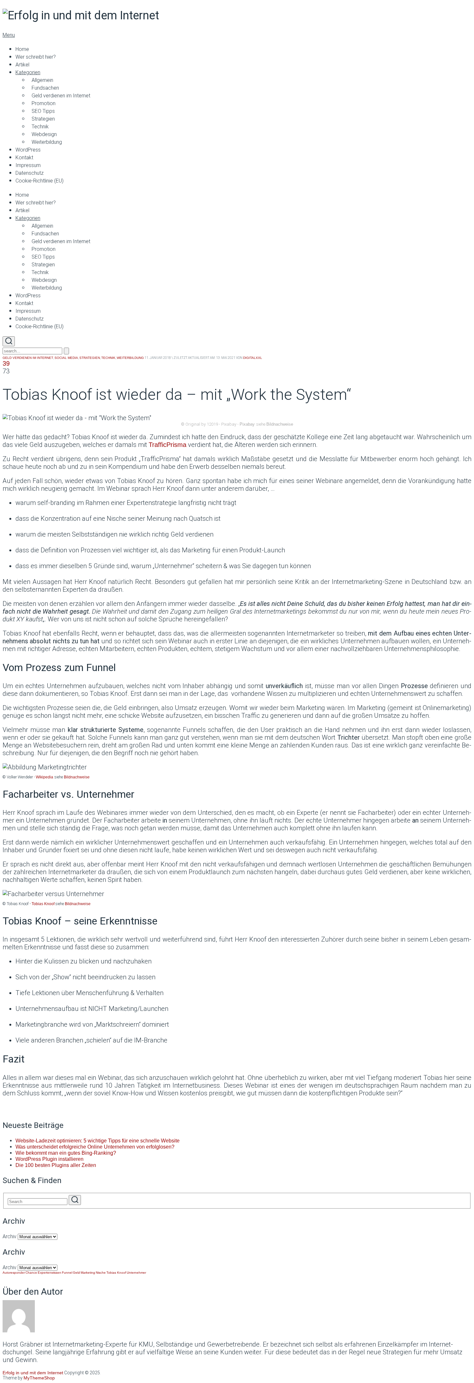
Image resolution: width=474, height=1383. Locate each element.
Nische (101, 1272)
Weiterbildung (47, 142)
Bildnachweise (279, 424)
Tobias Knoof (43, 904)
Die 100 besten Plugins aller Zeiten (55, 1165)
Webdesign (44, 134)
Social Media (66, 358)
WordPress (28, 150)
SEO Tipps (43, 111)
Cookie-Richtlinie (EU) (39, 181)
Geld (76, 1272)
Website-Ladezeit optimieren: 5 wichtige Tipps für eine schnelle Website (97, 1140)
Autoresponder (14, 1272)
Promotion (43, 103)
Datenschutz (29, 173)
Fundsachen (45, 88)
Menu (9, 35)
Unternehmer (136, 1272)
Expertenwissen (49, 1272)
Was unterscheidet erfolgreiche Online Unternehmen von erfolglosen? (94, 1147)
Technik (40, 126)
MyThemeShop (39, 1377)
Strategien (43, 119)
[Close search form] (66, 351)
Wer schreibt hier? (35, 57)
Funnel (67, 1272)
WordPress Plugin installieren (49, 1159)
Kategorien (27, 72)
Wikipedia (44, 777)
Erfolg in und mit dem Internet (33, 1372)
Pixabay (247, 424)
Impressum (28, 165)
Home (22, 49)
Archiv (9, 1236)
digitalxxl (252, 358)
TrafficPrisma (167, 444)
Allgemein (42, 80)
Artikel (22, 65)
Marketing (88, 1272)
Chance (31, 1272)
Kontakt (24, 157)
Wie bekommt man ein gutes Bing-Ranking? (65, 1153)
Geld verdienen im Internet (61, 96)
